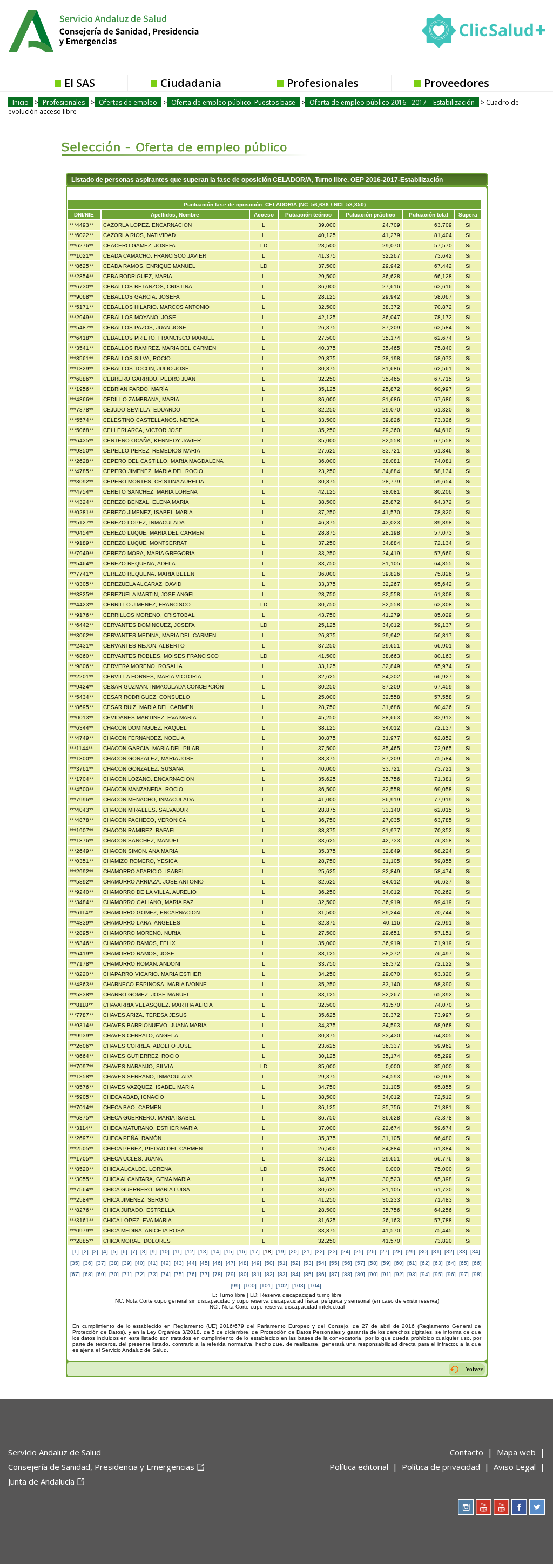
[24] (345, 1252)
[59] (386, 1263)
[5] (114, 1252)
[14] (216, 1252)
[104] (314, 1286)
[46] (217, 1263)
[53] (308, 1263)
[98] (477, 1274)
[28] (397, 1252)
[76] (192, 1274)
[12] (190, 1252)
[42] (166, 1263)
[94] (425, 1274)
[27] (384, 1252)
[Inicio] (130, 30)
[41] (153, 1263)
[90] (373, 1274)
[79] (230, 1274)
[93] (412, 1274)
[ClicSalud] (483, 33)
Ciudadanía (190, 83)
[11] (177, 1252)
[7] (134, 1252)
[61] (412, 1263)
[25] (358, 1252)
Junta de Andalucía (41, 1481)
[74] (166, 1274)
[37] (101, 1263)
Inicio (20, 102)
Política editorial (358, 1466)
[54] (321, 1263)
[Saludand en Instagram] (466, 1507)
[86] (321, 1274)
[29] (410, 1252)
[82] (269, 1274)
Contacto (466, 1452)
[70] (114, 1274)
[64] (451, 1263)
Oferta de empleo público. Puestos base (233, 102)
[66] (477, 1263)
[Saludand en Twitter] (537, 1507)
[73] (153, 1274)
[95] (438, 1274)
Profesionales (323, 83)
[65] (464, 1263)
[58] (373, 1263)
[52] (295, 1263)
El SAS (79, 83)
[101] (266, 1286)
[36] (88, 1263)
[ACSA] (9, 1499)
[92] (399, 1274)
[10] (165, 1252)
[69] (101, 1274)
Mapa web (516, 1452)
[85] (308, 1274)
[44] (192, 1263)
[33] (462, 1252)
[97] (464, 1274)
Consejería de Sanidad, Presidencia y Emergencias (101, 1466)
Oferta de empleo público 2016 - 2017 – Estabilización (392, 102)
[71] (127, 1274)
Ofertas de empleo (128, 102)
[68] (88, 1274)
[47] (230, 1263)
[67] (75, 1274)
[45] (205, 1263)
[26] (371, 1252)
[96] (451, 1274)
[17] (255, 1252)
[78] (217, 1274)
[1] (75, 1252)
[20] (294, 1252)
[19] (281, 1252)
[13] (203, 1252)
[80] (243, 1274)
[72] (140, 1274)
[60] (399, 1263)
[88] (347, 1274)
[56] (347, 1263)
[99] (235, 1286)
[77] (205, 1274)
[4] (105, 1252)
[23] (333, 1252)
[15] (229, 1252)
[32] (449, 1252)
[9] (153, 1252)
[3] (95, 1252)
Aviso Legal (515, 1466)
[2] (85, 1252)
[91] (386, 1274)
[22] (320, 1252)
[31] (436, 1252)
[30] (423, 1252)
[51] (282, 1263)
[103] (298, 1286)
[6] (124, 1252)
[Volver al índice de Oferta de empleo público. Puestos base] (175, 139)
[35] (75, 1263)
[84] (295, 1274)
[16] (242, 1252)
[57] (360, 1263)
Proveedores (456, 83)
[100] (250, 1286)
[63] (438, 1263)
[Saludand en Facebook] (519, 1507)
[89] (360, 1274)
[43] (179, 1263)
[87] (334, 1274)
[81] (256, 1274)
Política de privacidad (441, 1466)
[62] (425, 1263)
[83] (282, 1274)
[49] (256, 1263)
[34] (475, 1252)
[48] (243, 1263)
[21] (307, 1252)
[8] (143, 1252)
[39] (127, 1263)
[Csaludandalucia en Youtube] (483, 1507)
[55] (334, 1263)
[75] (179, 1274)
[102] (282, 1286)
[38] (114, 1263)
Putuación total (428, 215)
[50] (269, 1263)
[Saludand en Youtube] (501, 1507)
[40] (140, 1263)
